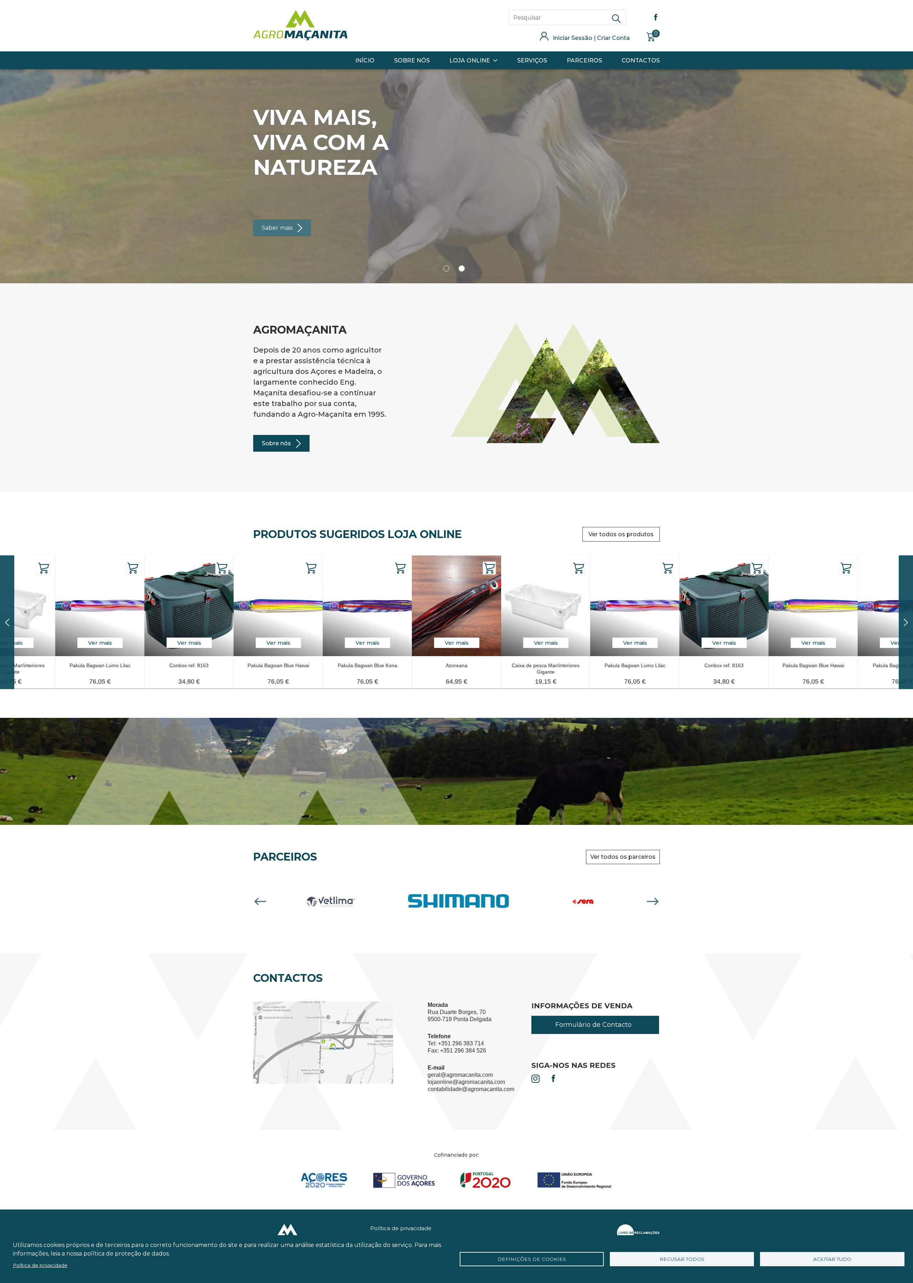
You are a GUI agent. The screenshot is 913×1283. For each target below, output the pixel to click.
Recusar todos (682, 1259)
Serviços (532, 60)
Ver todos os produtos (621, 534)
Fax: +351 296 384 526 (457, 1051)
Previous (260, 901)
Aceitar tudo (832, 1259)
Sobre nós (276, 443)
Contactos (641, 60)
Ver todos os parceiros (623, 856)
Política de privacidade (401, 1228)
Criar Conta (613, 38)
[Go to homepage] (300, 38)
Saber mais (277, 227)
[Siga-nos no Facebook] (553, 1079)
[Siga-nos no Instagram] (535, 1079)
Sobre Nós (412, 60)
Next (653, 901)
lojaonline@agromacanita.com (466, 1082)
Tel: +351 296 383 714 (456, 1043)
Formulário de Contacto (593, 1025)
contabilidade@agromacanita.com (471, 1089)
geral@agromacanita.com (460, 1075)
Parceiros (584, 60)
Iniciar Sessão (572, 38)
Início (364, 60)
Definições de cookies (532, 1259)
